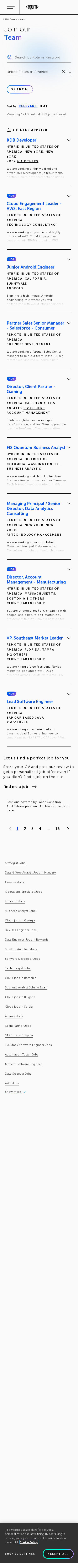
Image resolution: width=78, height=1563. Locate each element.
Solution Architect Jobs (21, 949)
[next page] (67, 829)
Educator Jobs (15, 901)
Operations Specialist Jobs (23, 891)
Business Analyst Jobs (20, 911)
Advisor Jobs (14, 1016)
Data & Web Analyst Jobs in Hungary (30, 872)
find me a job (15, 786)
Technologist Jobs (18, 968)
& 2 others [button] (34, 408)
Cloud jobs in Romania (20, 978)
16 (57, 828)
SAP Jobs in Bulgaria (19, 1035)
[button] (11, 196)
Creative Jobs (14, 882)
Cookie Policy (29, 1542)
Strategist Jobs (15, 863)
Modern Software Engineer (23, 1064)
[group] (39, 159)
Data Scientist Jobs (18, 1073)
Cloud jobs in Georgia (20, 920)
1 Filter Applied (30, 130)
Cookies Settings (20, 1553)
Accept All (58, 1554)
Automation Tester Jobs (21, 1054)
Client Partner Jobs (18, 1026)
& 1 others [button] (27, 161)
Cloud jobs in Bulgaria (20, 997)
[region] (39, 1543)
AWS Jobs (12, 1083)
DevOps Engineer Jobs (21, 930)
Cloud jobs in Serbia (19, 1006)
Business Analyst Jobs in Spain (26, 987)
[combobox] (7, 72)
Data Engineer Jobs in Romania (26, 939)
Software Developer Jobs (22, 959)
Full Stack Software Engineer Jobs (28, 1045)
